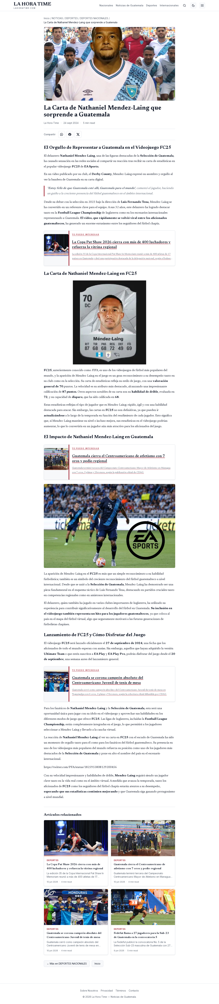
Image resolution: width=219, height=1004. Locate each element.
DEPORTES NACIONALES (94, 18)
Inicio (47, 18)
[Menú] (202, 5)
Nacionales (106, 5)
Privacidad (107, 990)
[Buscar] (184, 5)
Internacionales (169, 5)
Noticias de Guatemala (129, 5)
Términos (120, 990)
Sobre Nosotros (89, 990)
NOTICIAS (57, 18)
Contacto (134, 990)
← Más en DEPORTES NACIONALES (67, 963)
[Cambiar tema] (193, 5)
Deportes (151, 5)
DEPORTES (71, 18)
